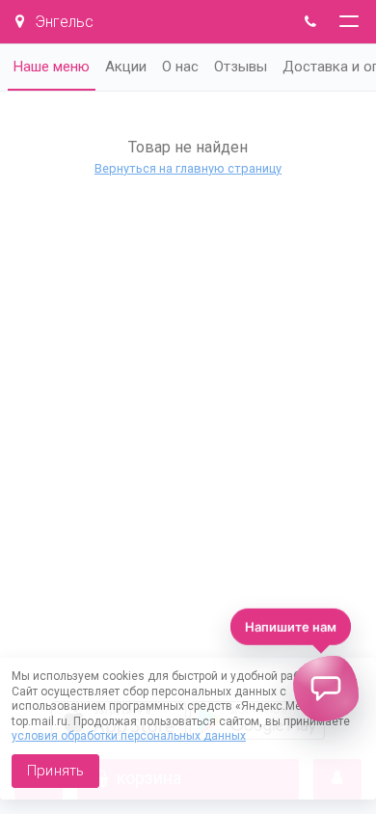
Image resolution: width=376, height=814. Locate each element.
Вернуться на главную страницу (188, 168)
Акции (126, 66)
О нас (180, 66)
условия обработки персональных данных (129, 736)
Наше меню (51, 66)
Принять (55, 770)
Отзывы (240, 66)
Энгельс (62, 22)
